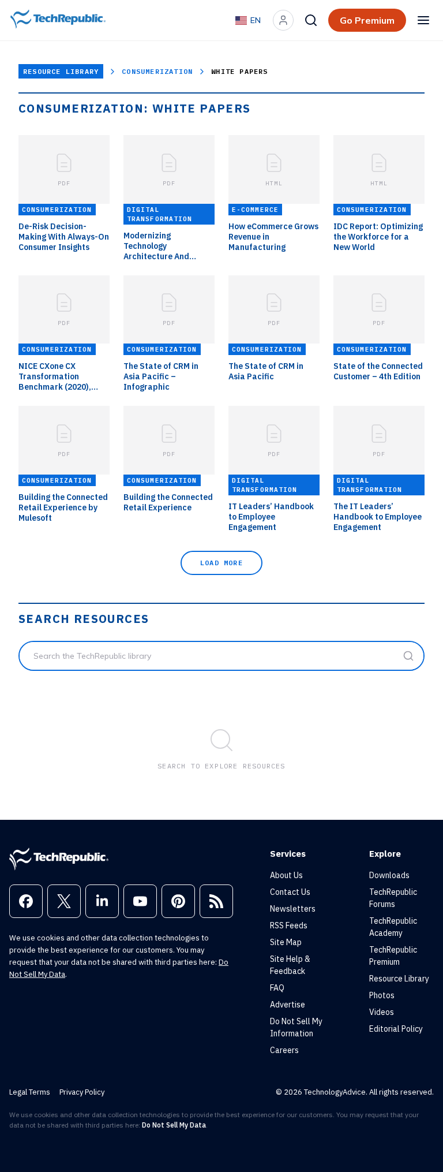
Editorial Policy (396, 1029)
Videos (381, 1012)
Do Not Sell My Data (174, 1125)
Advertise (287, 1004)
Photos (382, 995)
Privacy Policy (81, 1092)
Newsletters (293, 909)
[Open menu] (423, 20)
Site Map (286, 942)
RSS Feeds (288, 925)
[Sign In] (283, 20)
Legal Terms (29, 1092)
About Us (286, 875)
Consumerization (157, 71)
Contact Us (290, 892)
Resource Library (61, 71)
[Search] (311, 20)
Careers (284, 1050)
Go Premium (367, 20)
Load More (221, 562)
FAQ (277, 988)
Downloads (389, 875)
